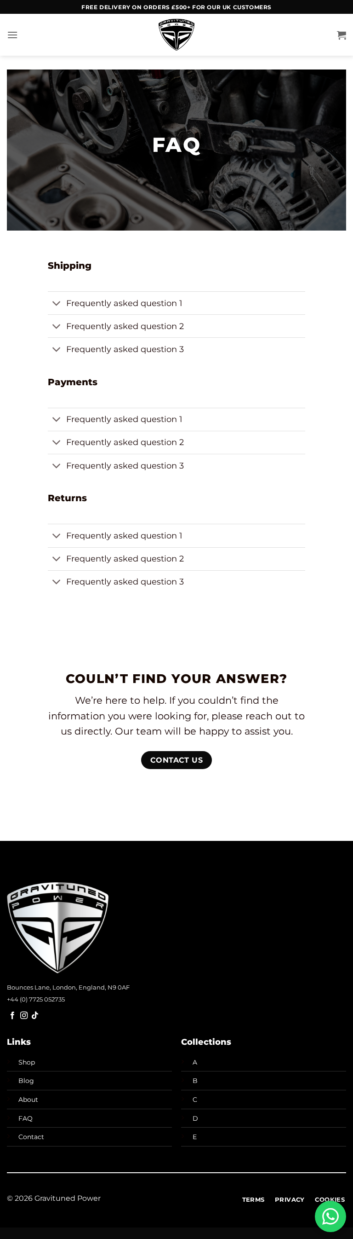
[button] (12, 34)
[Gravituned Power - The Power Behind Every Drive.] (176, 35)
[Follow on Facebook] (12, 1016)
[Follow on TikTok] (35, 1016)
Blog (26, 1081)
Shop (26, 1062)
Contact (31, 1137)
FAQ (25, 1118)
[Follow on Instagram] (24, 1016)
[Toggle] (57, 304)
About (28, 1099)
